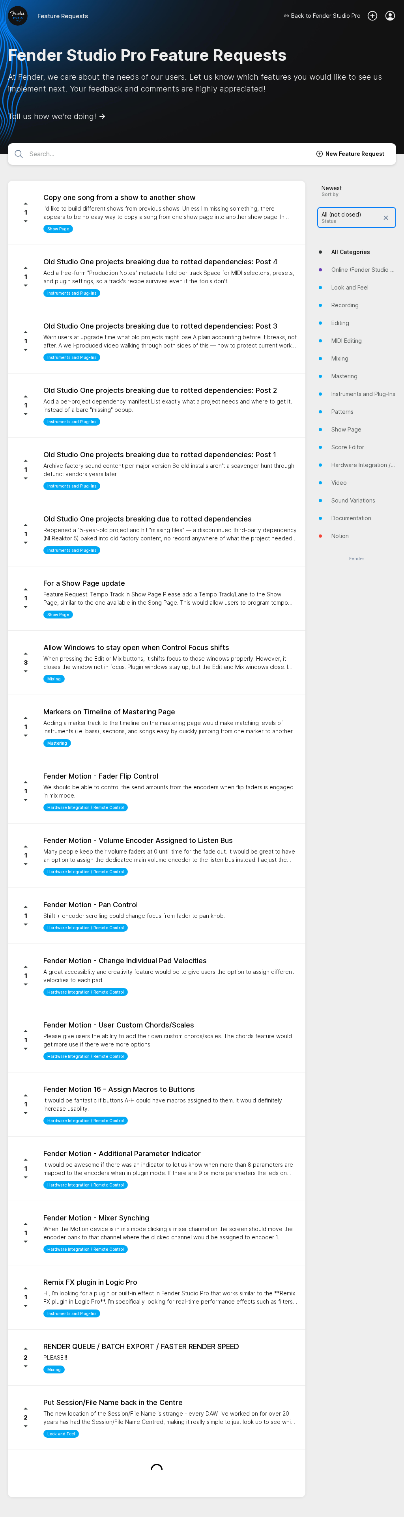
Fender (356, 559)
